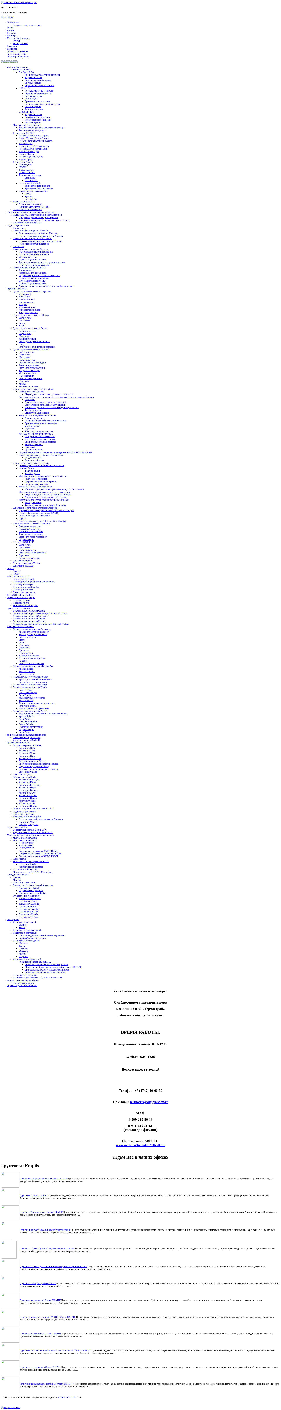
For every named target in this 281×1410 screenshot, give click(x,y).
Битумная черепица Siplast (32, 761)
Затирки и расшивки (29, 365)
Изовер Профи (26, 159)
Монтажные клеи (27, 373)
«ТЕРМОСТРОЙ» (67, 1397)
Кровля (28, 196)
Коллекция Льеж (27, 793)
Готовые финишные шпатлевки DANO (38, 513)
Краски (22, 383)
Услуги (10, 27)
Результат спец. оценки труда (27, 25)
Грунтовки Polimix (28, 721)
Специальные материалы (31, 663)
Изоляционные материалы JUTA (29, 267)
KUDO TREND (26, 848)
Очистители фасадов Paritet (32, 893)
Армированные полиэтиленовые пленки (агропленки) (46, 286)
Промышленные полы (30, 529)
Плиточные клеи (27, 360)
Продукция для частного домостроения (38, 217)
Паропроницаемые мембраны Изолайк (38, 233)
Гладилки (23, 956)
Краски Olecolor (27, 671)
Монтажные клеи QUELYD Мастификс (33, 872)
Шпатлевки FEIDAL (23, 566)
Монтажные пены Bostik (31, 867)
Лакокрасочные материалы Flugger (30, 676)
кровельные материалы (18, 742)
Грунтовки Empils (27, 705)
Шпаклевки (24, 547)
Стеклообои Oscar (28, 906)
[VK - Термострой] (4, 17)
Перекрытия (31, 199)
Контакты (12, 49)
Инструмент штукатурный (26, 940)
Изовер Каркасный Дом (31, 156)
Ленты (22, 323)
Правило (23, 948)
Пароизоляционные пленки (32, 259)
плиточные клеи (27, 302)
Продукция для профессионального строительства (44, 220)
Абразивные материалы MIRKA (35, 962)
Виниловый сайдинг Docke (26, 737)
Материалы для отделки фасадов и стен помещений (45, 492)
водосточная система (17, 827)
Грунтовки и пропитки (36, 478)
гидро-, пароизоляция (18, 225)
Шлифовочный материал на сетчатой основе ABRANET (53, 967)
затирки (23, 304)
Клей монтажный (27, 331)
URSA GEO (25, 88)
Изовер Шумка (26, 154)
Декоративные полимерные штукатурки (45, 405)
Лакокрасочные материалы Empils (30, 687)
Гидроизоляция (26, 376)
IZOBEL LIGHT (27, 172)
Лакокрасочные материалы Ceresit (30, 684)
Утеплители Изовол (23, 162)
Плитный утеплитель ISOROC (34, 207)
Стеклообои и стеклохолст (26, 896)
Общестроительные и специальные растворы (41, 455)
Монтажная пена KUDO (25, 840)
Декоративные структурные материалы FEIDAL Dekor (40, 613)
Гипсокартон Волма (23, 589)
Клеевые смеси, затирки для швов (36, 434)
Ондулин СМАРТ (28, 822)
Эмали (22, 639)
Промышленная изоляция (37, 101)
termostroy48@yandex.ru (149, 1102)
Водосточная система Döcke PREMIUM (33, 832)
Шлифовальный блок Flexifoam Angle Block (46, 964)
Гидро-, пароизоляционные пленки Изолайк (41, 236)
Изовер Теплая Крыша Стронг (34, 135)
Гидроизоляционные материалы (41, 481)
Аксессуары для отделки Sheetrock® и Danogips (42, 521)
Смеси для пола (26, 352)
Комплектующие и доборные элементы (38, 769)
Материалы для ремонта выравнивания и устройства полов (54, 489)
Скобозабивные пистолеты (32, 938)
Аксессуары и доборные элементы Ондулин (41, 819)
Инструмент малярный (24, 922)
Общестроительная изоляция (33, 191)
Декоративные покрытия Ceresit (29, 610)
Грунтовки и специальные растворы (37, 346)
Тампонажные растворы (31, 534)
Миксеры (23, 951)
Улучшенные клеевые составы (40, 439)
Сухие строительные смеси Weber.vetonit (33, 389)
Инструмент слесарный (24, 975)
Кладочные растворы (29, 370)
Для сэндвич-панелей (29, 183)
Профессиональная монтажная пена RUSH (40, 853)
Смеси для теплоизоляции (32, 368)
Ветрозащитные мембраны (32, 281)
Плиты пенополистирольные (27, 222)
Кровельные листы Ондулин (27, 816)
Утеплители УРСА (22, 69)
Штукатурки (25, 354)
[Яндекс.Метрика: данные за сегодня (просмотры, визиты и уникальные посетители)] (10, 1407)
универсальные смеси (30, 310)
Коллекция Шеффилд (29, 785)
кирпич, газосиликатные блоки (22, 980)
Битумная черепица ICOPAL (27, 745)
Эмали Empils (25, 690)
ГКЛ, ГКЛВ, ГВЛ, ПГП (18, 576)
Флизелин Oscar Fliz (29, 903)
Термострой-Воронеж (18, 56)
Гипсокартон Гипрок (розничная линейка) (34, 581)
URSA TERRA (26, 112)
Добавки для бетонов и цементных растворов (41, 465)
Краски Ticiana (26, 669)
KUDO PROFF (26, 843)
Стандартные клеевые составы (40, 436)
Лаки (21, 642)
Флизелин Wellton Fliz (30, 898)
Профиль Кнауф (21, 603)
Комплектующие (27, 801)
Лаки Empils (25, 695)
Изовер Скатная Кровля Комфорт (35, 141)
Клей (21, 325)
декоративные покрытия (19, 608)
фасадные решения (28, 312)
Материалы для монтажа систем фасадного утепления (52, 407)
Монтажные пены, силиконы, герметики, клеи (30, 835)
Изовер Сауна (25, 143)
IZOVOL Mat (31, 180)
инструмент (13, 919)
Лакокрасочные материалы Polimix (30, 711)
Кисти (22, 927)
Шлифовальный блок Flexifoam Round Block (47, 969)
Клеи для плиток (33, 502)
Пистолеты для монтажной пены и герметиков (42, 935)
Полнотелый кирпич (23, 983)
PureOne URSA (26, 72)
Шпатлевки (24, 357)
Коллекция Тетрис (28, 795)
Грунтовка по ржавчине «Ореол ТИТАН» (40, 1367)
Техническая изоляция (30, 175)
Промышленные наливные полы (41, 423)
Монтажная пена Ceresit (25, 837)
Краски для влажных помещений (35, 679)
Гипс (21, 344)
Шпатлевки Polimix (22, 560)
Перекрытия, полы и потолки (39, 85)
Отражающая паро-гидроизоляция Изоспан (40, 241)
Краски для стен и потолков (33, 682)
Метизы (17, 880)
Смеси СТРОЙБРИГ (23, 542)
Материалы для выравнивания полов (37, 415)
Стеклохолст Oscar (28, 901)
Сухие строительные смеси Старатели (32, 291)
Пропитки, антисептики (31, 727)
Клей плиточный (27, 339)
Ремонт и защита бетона (31, 531)
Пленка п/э (18, 246)
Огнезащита (25, 164)
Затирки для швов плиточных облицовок (45, 505)
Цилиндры (30, 178)
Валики (22, 925)
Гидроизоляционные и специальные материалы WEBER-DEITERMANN (55, 452)
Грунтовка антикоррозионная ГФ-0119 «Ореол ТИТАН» (48, 1317)
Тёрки (22, 946)
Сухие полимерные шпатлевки (34, 515)
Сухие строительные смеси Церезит (31, 463)
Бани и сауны (31, 98)
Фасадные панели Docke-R (26, 740)
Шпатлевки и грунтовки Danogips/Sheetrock (35, 508)
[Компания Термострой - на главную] (19, 2)
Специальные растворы (30, 378)
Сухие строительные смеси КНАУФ (31, 315)
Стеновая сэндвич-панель (37, 185)
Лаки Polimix (25, 732)
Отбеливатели (26, 653)
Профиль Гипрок (21, 600)
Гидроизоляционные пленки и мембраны (39, 275)
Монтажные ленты (28, 257)
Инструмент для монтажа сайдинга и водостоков (37, 977)
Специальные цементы (36, 484)
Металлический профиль (25, 605)
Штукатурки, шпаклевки (31, 391)
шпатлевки (24, 296)
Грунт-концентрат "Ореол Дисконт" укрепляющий (45, 1230)
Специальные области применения (42, 75)
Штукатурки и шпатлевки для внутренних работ (49, 394)
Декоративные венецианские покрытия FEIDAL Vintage (41, 624)
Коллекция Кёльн (27, 782)
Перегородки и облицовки (38, 80)
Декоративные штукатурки (32, 362)
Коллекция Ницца (28, 806)
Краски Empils (26, 700)
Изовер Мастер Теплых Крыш (34, 146)
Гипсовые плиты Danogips (26, 587)
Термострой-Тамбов (17, 54)
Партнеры (12, 35)
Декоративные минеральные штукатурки (45, 402)
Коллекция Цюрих (28, 798)
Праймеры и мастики (23, 814)
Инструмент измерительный (27, 930)
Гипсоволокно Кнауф (23, 579)
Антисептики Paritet (29, 888)
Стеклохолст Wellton (29, 909)
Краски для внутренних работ (34, 632)
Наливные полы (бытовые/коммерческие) (45, 420)
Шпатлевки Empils (28, 692)
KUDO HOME (26, 845)
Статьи (16, 41)
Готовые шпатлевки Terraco (26, 563)
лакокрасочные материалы (20, 626)
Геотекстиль (19, 228)
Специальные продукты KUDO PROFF (38, 856)
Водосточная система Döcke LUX (30, 830)
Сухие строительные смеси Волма (30, 328)
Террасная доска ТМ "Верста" (22, 985)
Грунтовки (24, 381)
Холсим (17, 571)
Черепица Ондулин (28, 824)
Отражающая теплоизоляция (27, 209)
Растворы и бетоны (34, 460)
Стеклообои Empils (28, 914)
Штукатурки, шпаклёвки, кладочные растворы (48, 494)
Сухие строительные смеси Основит (31, 349)
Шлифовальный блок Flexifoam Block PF (45, 972)
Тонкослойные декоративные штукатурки (45, 497)
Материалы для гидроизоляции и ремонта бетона (43, 476)
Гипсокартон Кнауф (23, 584)
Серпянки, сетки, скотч (24, 882)
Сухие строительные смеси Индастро (31, 523)
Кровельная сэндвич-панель (39, 188)
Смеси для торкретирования (33, 537)
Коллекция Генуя (27, 787)
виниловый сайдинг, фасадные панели (26, 735)
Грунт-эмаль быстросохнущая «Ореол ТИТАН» (43, 1178)
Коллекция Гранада (28, 790)
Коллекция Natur (27, 748)
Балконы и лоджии (34, 109)
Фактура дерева (32, 473)
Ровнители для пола (35, 418)
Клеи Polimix (25, 719)
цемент (10, 568)
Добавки (23, 661)
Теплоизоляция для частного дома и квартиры (42, 127)
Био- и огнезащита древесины (34, 708)
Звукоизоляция (26, 170)
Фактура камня (32, 471)
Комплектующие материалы (39, 431)
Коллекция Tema (27, 753)
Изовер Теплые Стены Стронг (34, 138)
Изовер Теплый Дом (29, 151)
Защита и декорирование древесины (37, 703)
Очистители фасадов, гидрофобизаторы (33, 885)
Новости (11, 33)
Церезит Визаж (26, 468)
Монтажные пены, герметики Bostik (31, 861)
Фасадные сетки (27, 270)
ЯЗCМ (16, 574)
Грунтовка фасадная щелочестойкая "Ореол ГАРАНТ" (47, 1384)
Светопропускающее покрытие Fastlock (38, 764)
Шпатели (23, 943)
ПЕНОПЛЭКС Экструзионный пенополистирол (37, 215)
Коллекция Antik (27, 750)
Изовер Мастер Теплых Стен (33, 149)
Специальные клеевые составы (40, 442)
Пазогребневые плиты (24, 592)
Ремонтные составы (29, 386)
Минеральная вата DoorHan (27, 125)
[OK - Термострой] (10, 17)
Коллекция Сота (27, 803)
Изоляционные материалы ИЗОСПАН (32, 238)
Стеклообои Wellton (28, 911)
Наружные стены (33, 77)
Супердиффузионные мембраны (35, 265)
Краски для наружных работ (33, 634)
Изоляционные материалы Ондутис (31, 249)
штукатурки (25, 294)
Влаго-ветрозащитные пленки (34, 254)
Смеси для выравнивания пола (34, 341)
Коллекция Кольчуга (29, 779)
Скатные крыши (33, 83)
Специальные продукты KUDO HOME (38, 851)
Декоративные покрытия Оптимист (31, 616)
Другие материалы (34, 449)
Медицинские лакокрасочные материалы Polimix (43, 713)
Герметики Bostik (27, 864)
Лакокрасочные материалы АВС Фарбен (33, 666)
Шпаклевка (24, 320)
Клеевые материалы (29, 655)
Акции (10, 30)
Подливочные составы (30, 526)
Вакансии (12, 46)
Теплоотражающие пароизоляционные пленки (42, 262)
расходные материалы (18, 874)
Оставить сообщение (17, 51)
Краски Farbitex (26, 674)
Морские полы (32, 426)
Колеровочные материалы (32, 658)
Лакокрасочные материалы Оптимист (32, 629)
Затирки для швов (34, 444)
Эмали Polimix (26, 724)
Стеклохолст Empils (28, 917)
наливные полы (27, 299)
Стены (28, 193)
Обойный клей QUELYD (25, 869)
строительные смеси (17, 288)
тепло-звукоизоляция (17, 67)
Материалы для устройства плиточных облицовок (44, 500)
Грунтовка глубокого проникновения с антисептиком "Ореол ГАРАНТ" (56, 1350)
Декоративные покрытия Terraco (29, 618)
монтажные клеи (27, 307)
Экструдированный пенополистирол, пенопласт (31, 212)
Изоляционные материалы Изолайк (30, 230)
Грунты (22, 518)
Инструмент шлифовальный (27, 959)
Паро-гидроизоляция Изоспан (34, 244)
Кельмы (22, 954)
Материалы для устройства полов (35, 486)
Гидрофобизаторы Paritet (31, 890)
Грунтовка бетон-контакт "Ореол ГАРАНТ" (41, 1212)
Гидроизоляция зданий (24, 811)
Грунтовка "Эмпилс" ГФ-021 (34, 1195)
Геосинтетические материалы (33, 278)
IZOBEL (23, 167)
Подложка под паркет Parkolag (34, 766)
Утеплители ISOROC (23, 201)
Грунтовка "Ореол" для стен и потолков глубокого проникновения (53, 1266)
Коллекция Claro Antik (30, 758)
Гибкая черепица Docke (24, 777)
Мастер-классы (20, 43)
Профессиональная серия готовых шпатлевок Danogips (46, 510)
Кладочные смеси (33, 457)
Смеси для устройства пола (32, 552)
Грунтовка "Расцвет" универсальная (38, 1283)
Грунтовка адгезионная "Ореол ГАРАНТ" (40, 1300)
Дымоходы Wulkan (28, 771)
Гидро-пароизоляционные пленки (36, 251)
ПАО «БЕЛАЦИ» (22, 774)
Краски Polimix (26, 716)
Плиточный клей (27, 550)
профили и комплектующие (21, 597)
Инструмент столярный (25, 932)
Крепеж (17, 877)
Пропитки (24, 650)
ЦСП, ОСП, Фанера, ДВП (20, 595)
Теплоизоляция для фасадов (33, 130)
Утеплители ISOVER (23, 133)
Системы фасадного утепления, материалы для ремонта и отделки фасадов (56, 397)
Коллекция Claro (27, 756)
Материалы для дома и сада (32, 273)
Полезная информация (18, 38)
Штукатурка (25, 317)
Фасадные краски (33, 410)
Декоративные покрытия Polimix (29, 621)
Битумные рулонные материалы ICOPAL (33, 808)
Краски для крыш (27, 637)
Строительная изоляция (30, 204)
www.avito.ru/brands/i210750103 (140, 1145)
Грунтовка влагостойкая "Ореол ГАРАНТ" (41, 1333)
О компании (13, 22)
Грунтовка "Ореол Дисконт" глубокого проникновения (47, 1248)
